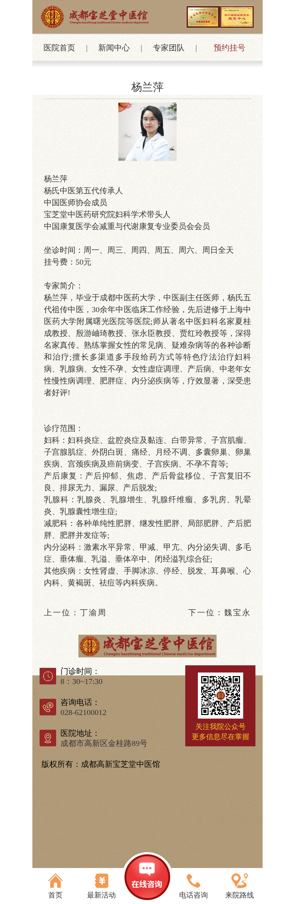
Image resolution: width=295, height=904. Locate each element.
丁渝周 (93, 612)
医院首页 (59, 47)
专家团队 (169, 47)
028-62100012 (83, 712)
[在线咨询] (147, 878)
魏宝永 (237, 612)
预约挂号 (229, 47)
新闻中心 (114, 47)
